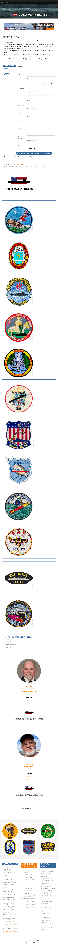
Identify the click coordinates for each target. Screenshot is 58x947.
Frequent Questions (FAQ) (12, 644)
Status (6, 71)
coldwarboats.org (29, 906)
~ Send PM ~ (29, 704)
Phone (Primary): (20, 137)
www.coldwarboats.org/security (11, 924)
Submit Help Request (11, 646)
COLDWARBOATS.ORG (29, 689)
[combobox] (51, 83)
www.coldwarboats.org (47, 908)
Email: (19, 97)
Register (7, 639)
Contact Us (8, 647)
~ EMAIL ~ (29, 701)
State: (19, 113)
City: (19, 121)
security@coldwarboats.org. (10, 931)
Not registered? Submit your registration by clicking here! (34, 153)
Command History (7, 74)
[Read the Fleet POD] (29, 27)
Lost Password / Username (12, 643)
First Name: (21, 66)
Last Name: (21, 75)
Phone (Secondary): (21, 146)
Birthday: (20, 83)
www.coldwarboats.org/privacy (49, 923)
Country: (20, 128)
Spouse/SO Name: (21, 89)
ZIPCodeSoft (33, 808)
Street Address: (22, 105)
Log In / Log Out (9, 641)
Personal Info (9, 66)
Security (7, 68)
